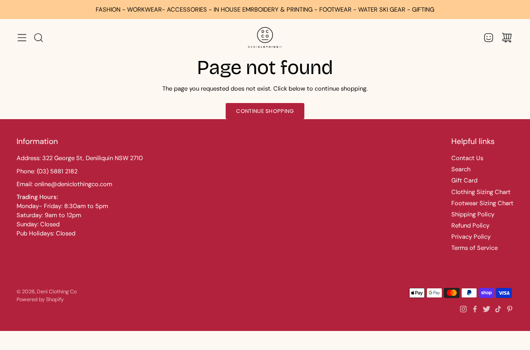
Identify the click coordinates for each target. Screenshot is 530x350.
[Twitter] (486, 309)
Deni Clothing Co (57, 291)
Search (460, 169)
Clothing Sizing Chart (481, 192)
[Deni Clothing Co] (265, 37)
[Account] (488, 37)
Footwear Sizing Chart (482, 203)
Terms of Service (474, 248)
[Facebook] (475, 309)
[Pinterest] (509, 309)
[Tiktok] (498, 309)
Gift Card (464, 180)
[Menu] (22, 37)
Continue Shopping (265, 111)
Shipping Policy (472, 214)
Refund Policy (470, 225)
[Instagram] (463, 309)
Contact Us (467, 158)
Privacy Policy (471, 237)
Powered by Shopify (40, 299)
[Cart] (506, 37)
